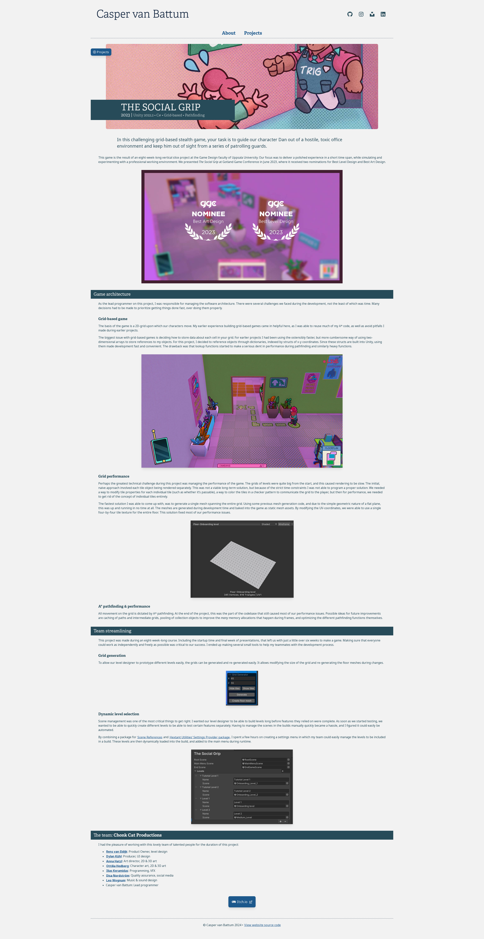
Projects (253, 33)
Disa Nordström (117, 875)
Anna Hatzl (114, 861)
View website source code (262, 925)
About (229, 33)
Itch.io (242, 901)
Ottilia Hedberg (117, 866)
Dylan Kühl (114, 856)
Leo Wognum (115, 880)
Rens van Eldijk (116, 851)
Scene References (149, 737)
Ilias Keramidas (117, 871)
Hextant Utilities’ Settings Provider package (200, 737)
